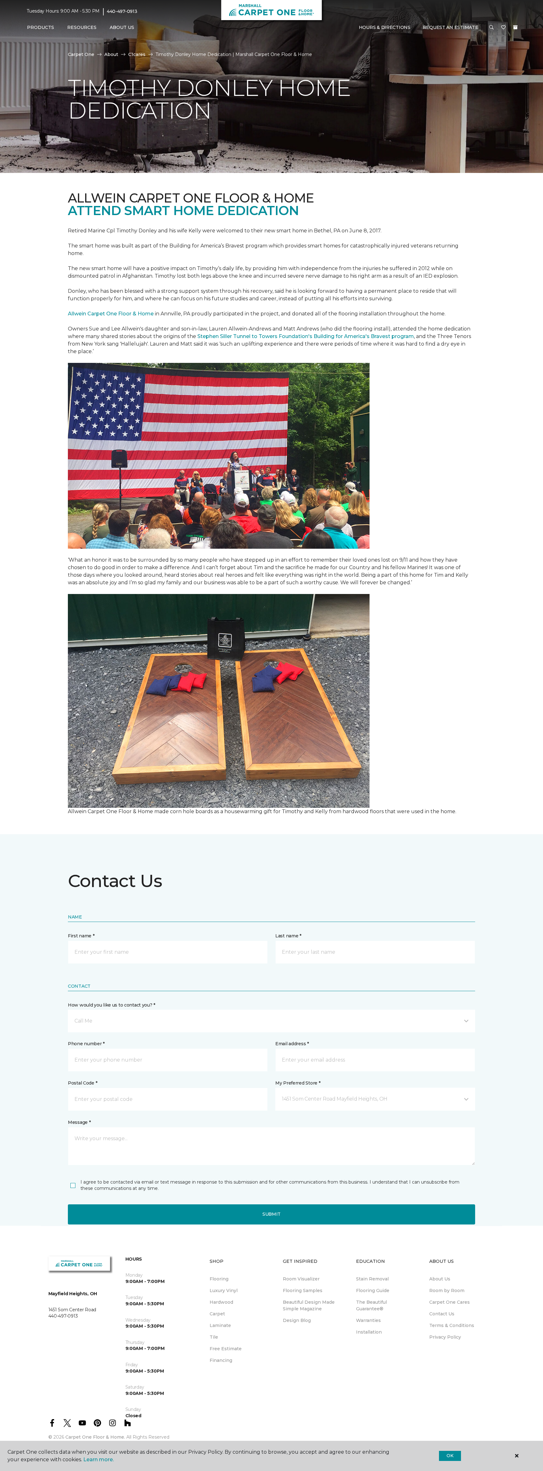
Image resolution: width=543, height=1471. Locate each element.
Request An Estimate (450, 27)
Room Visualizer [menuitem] (301, 1279)
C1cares (136, 54)
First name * (81, 936)
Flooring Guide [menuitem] (372, 1290)
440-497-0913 (122, 11)
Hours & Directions (384, 27)
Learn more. (98, 1460)
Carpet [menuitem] (217, 1314)
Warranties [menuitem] (368, 1320)
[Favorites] (503, 28)
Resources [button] (81, 27)
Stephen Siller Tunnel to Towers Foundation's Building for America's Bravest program (305, 336)
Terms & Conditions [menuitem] (451, 1325)
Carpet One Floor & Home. (95, 1437)
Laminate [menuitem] (220, 1325)
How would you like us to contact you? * (111, 1005)
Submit (271, 1214)
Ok (450, 1455)
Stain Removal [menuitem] (372, 1279)
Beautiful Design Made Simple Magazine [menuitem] (309, 1305)
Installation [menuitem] (369, 1332)
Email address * (292, 1043)
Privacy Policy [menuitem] (445, 1337)
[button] (491, 28)
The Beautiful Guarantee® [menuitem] (371, 1305)
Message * (79, 1122)
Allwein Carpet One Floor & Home (111, 314)
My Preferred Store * (297, 1083)
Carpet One (81, 54)
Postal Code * (82, 1083)
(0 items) (515, 27)
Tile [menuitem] (214, 1337)
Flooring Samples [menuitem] (302, 1290)
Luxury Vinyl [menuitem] (224, 1290)
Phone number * (86, 1043)
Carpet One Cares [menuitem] (449, 1302)
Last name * (288, 936)
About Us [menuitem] (439, 1279)
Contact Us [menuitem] (441, 1314)
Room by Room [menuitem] (446, 1290)
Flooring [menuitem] (219, 1279)
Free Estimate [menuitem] (226, 1349)
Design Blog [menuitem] (297, 1320)
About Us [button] (122, 27)
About (111, 54)
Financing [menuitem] (221, 1360)
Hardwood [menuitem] (221, 1302)
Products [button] (40, 27)
